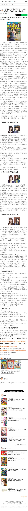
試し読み (4, 372)
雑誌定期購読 (11, 501)
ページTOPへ (24, 496)
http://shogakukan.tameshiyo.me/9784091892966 (14, 341)
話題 (24, 382)
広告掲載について (22, 503)
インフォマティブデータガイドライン (10, 503)
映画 (9, 382)
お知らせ (3, 382)
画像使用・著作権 (19, 501)
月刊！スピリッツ (16, 382)
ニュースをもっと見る (21, 444)
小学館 (6, 501)
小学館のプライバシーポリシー (14, 502)
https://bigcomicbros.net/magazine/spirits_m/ (13, 350)
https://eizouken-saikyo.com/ (8, 346)
